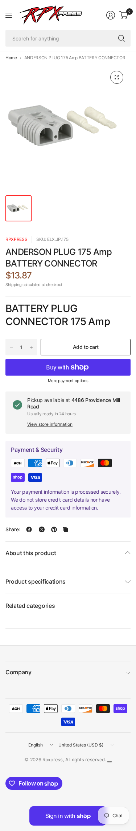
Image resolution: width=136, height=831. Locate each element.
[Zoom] (116, 77)
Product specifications (35, 581)
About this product (30, 553)
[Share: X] (41, 529)
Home (11, 58)
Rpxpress (16, 239)
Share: (12, 529)
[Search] (121, 38)
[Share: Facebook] (29, 529)
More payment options (68, 380)
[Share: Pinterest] (54, 529)
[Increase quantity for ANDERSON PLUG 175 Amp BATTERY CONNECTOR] (31, 347)
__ (109, 759)
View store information (50, 424)
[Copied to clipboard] (65, 529)
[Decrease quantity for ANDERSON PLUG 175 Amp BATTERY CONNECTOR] (11, 347)
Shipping (13, 284)
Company (18, 672)
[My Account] (110, 15)
